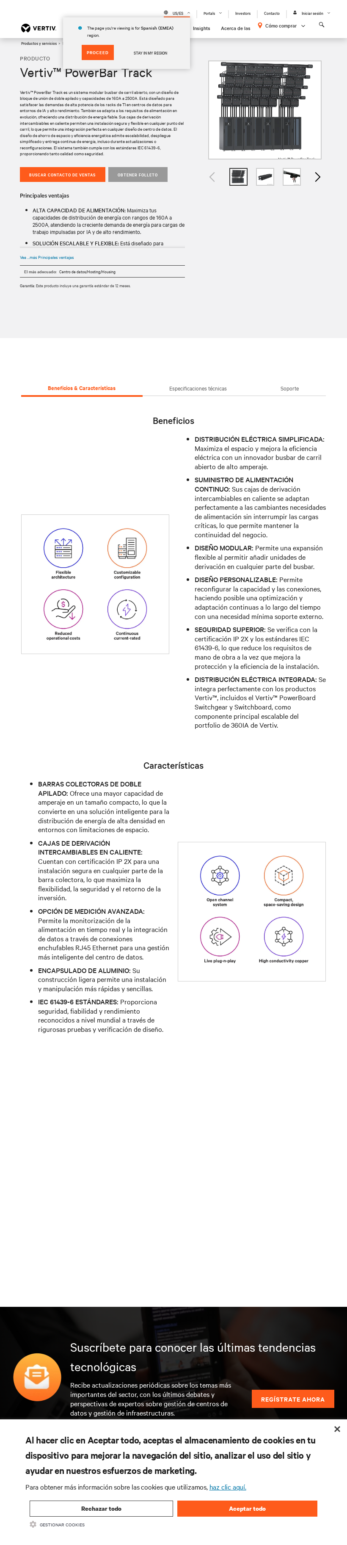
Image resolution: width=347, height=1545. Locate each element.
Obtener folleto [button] (138, 174)
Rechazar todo (101, 1508)
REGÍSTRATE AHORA (293, 1398)
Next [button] (317, 177)
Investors (243, 13)
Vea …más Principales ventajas (47, 257)
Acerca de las (236, 28)
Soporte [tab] (290, 388)
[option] (265, 110)
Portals (209, 13)
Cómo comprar (281, 25)
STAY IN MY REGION (150, 52)
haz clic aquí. (227, 1486)
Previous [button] (212, 177)
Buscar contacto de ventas (62, 174)
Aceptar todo (247, 1508)
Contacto (272, 13)
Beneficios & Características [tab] (82, 388)
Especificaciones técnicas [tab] (198, 388)
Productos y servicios (39, 43)
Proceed (98, 52)
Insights (201, 28)
